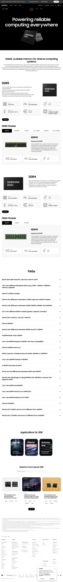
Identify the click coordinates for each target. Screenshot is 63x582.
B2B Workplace (24, 550)
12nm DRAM (11, 501)
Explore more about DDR (31, 467)
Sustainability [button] (46, 5)
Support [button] (15, 5)
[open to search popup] (55, 5)
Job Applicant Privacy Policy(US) (29, 576)
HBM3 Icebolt (27, 503)
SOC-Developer (24, 551)
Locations (54, 559)
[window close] (54, 568)
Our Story (54, 543)
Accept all (52, 578)
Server (2, 562)
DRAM (3, 9)
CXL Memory (3, 547)
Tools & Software (14, 561)
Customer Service (14, 545)
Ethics (54, 550)
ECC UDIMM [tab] (36, 131)
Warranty (13, 566)
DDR (25, 501)
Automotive (3, 564)
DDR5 (37, 9)
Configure (42, 578)
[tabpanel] (31, 149)
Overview (31, 9)
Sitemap (37, 576)
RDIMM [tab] (7, 131)
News (43, 542)
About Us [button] (52, 5)
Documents (13, 563)
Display (2, 557)
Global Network (24, 547)
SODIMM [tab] (46, 131)
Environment (45, 565)
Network (2, 565)
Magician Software (15, 567)
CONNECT (33, 556)
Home (2, 536)
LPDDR (30, 501)
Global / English (44, 1)
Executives (54, 546)
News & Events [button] (40, 5)
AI (1, 561)
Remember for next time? (35, 1)
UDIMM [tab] (27, 131)
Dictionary (13, 555)
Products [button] (11, 5)
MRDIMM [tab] (16, 131)
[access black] (2, 575)
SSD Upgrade (14, 568)
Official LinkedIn (58, 575)
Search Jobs (55, 563)
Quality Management (15, 543)
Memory (33, 503)
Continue (56, 1)
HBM (34, 501)
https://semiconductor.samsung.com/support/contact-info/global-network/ (14, 531)
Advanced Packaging (35, 545)
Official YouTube (61, 575)
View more (31, 509)
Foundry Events (34, 548)
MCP (2, 549)
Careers (54, 561)
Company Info (55, 542)
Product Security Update (14, 548)
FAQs (12, 564)
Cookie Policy (41, 575)
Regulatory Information (15, 546)
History (54, 547)
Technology (51, 503)
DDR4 (41, 9)
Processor (3, 550)
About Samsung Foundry (34, 543)
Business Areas (55, 545)
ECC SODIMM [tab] (56, 131)
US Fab (33, 555)
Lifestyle (2, 568)
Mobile (2, 566)
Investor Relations (56, 549)
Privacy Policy (47, 574)
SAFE (33, 547)
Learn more (5, 119)
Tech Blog (44, 544)
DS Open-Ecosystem (25, 543)
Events (44, 543)
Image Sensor (3, 551)
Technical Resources (15, 552)
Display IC (3, 553)
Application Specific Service (35, 552)
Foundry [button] (20, 5)
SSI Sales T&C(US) (21, 576)
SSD (2, 545)
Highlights (44, 563)
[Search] (17, 471)
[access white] (4, 575)
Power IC (2, 555)
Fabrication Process (15, 554)
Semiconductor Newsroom (55, 552)
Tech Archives (34, 553)
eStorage (2, 546)
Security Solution (4, 554)
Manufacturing (34, 550)
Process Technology (35, 544)
